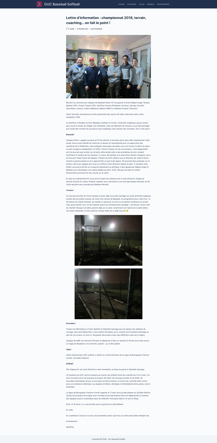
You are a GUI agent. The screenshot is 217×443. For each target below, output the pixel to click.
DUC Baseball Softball (62, 4)
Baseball (150, 4)
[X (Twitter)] (177, 4)
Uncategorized (96, 29)
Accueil (121, 4)
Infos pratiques (163, 4)
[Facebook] (174, 4)
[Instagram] (180, 4)
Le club (141, 4)
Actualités (131, 4)
